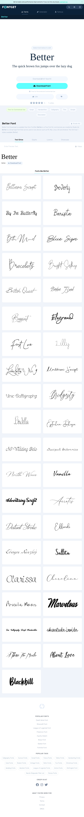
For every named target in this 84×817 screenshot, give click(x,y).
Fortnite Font (42, 748)
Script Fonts (35, 758)
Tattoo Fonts (60, 758)
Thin (64, 110)
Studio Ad (76, 124)
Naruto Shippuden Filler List (35, 773)
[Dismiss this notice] (82, 2)
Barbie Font (42, 744)
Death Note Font (42, 720)
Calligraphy (55, 110)
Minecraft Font (42, 724)
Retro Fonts (47, 763)
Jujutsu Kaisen (42, 736)
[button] (74, 7)
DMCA (42, 809)
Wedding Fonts (10, 768)
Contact (42, 805)
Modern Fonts (21, 763)
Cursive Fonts (22, 758)
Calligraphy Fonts (8, 758)
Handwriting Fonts (74, 758)
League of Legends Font (42, 728)
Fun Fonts (58, 763)
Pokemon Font (42, 732)
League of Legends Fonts (41, 768)
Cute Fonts (9, 763)
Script (32, 110)
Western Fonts (24, 768)
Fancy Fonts (48, 758)
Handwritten (42, 110)
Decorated (41, 115)
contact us (63, 2)
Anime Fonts (58, 768)
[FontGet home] (9, 7)
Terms (42, 801)
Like (36, 97)
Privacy (42, 797)
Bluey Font (42, 740)
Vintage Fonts (34, 763)
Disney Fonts (52, 773)
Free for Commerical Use (16, 110)
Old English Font (72, 768)
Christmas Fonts (71, 763)
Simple (72, 110)
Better (39, 127)
